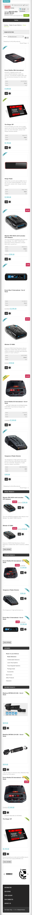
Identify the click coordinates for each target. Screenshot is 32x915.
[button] (26, 15)
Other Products (10, 677)
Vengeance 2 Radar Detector (13, 456)
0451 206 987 (10, 13)
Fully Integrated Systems (13, 665)
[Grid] (25, 37)
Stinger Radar (9, 178)
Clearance (8, 680)
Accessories (10, 671)
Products (9, 687)
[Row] (27, 37)
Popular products (9, 555)
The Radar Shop (8, 909)
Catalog (6, 25)
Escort (25, 83)
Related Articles (21, 909)
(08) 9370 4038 (13, 12)
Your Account (8, 895)
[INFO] (25, 572)
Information (7, 887)
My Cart (24, 9)
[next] (27, 874)
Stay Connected (8, 899)
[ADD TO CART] (22, 572)
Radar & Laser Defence (15, 25)
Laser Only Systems (12, 662)
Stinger (25, 137)
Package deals (11, 668)
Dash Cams (9, 674)
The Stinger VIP (9, 124)
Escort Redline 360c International (14, 70)
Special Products (9, 492)
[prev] (4, 874)
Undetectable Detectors (13, 659)
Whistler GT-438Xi (10, 344)
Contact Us (7, 903)
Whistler (25, 248)
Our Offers (7, 891)
